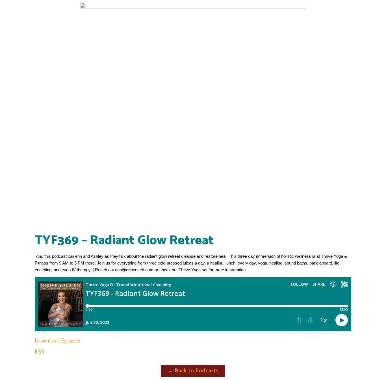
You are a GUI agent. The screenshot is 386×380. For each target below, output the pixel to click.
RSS (39, 352)
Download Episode (58, 341)
